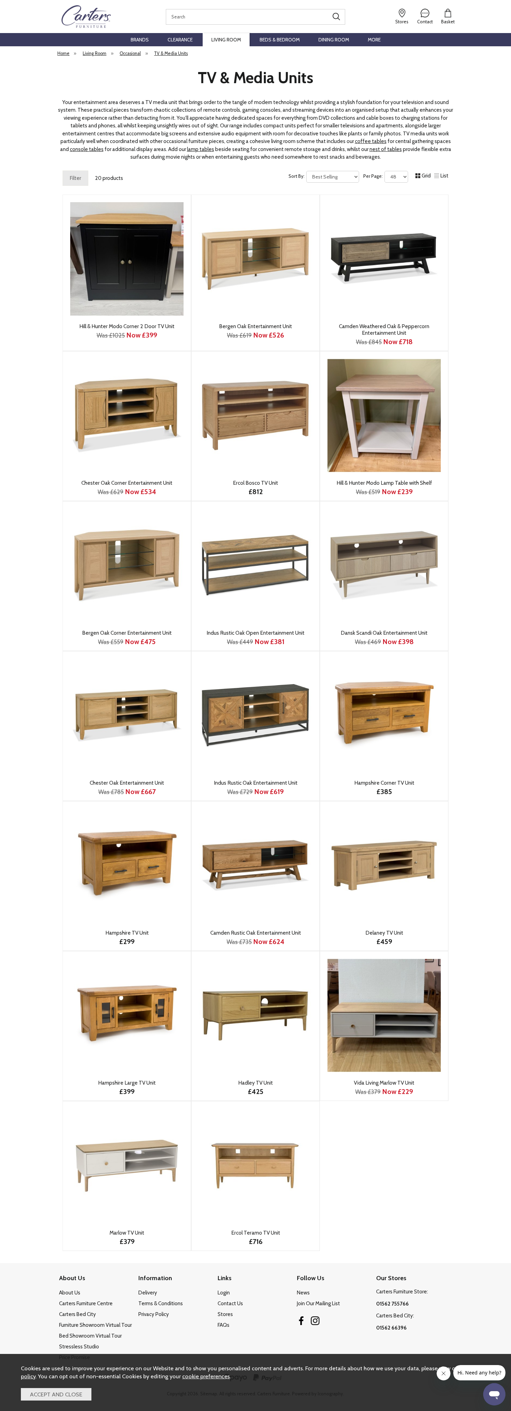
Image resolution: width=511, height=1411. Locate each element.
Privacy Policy (153, 1314)
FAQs (223, 1325)
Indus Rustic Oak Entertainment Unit (256, 782)
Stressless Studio (79, 1346)
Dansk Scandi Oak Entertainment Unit (384, 632)
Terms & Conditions (160, 1303)
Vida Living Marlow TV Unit (384, 1082)
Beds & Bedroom (280, 39)
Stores (225, 1314)
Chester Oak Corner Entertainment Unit (126, 482)
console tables (87, 149)
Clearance (180, 39)
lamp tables (200, 149)
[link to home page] (86, 16)
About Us (69, 1293)
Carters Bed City (77, 1314)
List (444, 176)
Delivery (147, 1293)
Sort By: (297, 176)
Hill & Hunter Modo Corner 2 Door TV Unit (127, 326)
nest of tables (386, 149)
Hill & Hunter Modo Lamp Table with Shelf (384, 482)
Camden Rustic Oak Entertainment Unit (255, 932)
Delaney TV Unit (384, 932)
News (303, 1293)
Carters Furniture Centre (86, 1303)
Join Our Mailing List (318, 1303)
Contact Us (230, 1303)
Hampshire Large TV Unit (127, 1082)
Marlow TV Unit (127, 1232)
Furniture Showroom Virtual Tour (95, 1325)
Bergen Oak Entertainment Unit (255, 326)
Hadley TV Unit (255, 1082)
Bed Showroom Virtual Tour (90, 1336)
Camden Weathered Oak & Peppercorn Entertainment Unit (384, 329)
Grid (426, 176)
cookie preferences (206, 1376)
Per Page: (373, 176)
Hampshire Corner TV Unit (384, 782)
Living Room (226, 39)
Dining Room (333, 39)
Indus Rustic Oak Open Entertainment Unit (255, 632)
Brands (140, 39)
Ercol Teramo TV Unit (255, 1232)
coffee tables (371, 141)
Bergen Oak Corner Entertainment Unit (127, 632)
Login (224, 1293)
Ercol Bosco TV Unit (255, 482)
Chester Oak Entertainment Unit (127, 782)
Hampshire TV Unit (127, 932)
